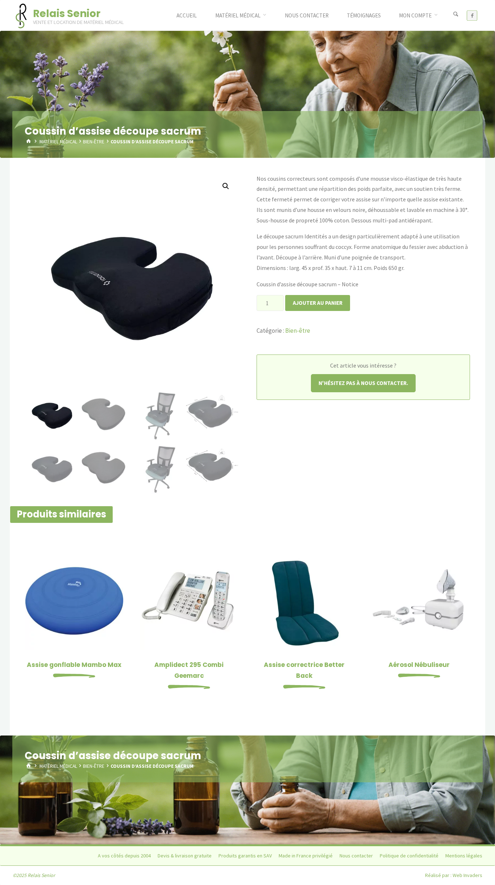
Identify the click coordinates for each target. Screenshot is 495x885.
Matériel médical (58, 142)
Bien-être (93, 142)
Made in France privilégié (306, 855)
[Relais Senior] (21, 15)
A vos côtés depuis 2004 (124, 855)
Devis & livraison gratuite (185, 855)
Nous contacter (356, 855)
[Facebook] (472, 15)
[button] (225, 186)
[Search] (455, 14)
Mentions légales (463, 855)
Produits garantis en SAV (245, 855)
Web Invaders (467, 875)
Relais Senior (66, 14)
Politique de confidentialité (409, 855)
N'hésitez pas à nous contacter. (363, 383)
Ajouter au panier (317, 302)
